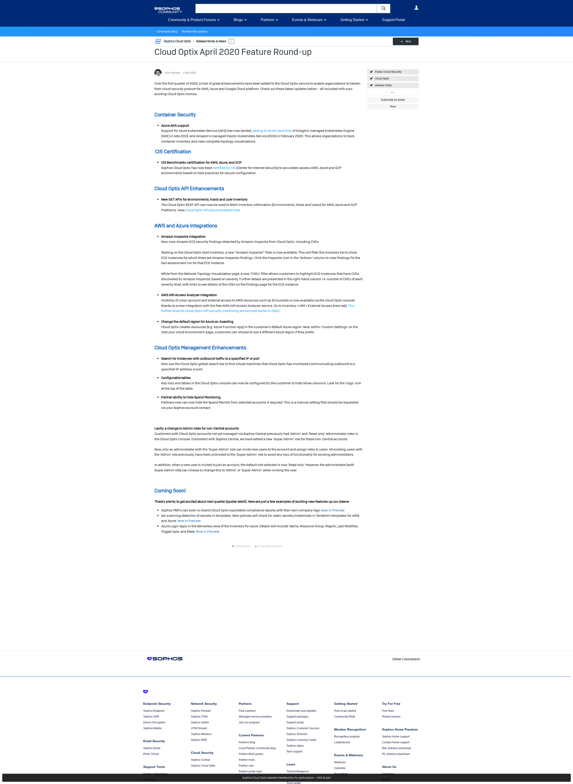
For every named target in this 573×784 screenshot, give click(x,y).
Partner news (247, 759)
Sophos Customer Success (302, 728)
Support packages (297, 716)
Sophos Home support (395, 736)
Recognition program (347, 736)
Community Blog (167, 31)
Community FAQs (344, 716)
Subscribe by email (393, 100)
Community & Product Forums (192, 20)
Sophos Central (200, 759)
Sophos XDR (151, 716)
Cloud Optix (382, 78)
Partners (267, 20)
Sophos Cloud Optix (203, 765)
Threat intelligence (297, 771)
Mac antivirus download (396, 748)
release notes (383, 85)
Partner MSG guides (251, 754)
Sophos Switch (200, 722)
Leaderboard (342, 742)
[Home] (174, 10)
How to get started (345, 710)
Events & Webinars (307, 20)
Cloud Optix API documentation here (213, 210)
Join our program (249, 722)
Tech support (294, 751)
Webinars (340, 762)
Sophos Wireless (201, 734)
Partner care (246, 765)
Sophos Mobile (152, 728)
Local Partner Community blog (257, 748)
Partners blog (247, 742)
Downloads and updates (301, 710)
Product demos (391, 716)
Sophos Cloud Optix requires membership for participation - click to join (286, 778)
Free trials (388, 710)
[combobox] (286, 8)
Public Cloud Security (388, 72)
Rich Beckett (172, 72)
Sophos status (295, 745)
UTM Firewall (199, 728)
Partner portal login (250, 771)
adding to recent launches (272, 130)
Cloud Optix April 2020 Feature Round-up (233, 51)
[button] (383, 8)
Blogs (238, 20)
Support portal (295, 722)
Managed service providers (255, 716)
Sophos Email (151, 748)
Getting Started (352, 20)
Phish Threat (151, 754)
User (416, 7)
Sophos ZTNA (199, 716)
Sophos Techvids (296, 734)
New (408, 41)
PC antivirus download (396, 754)
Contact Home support (395, 742)
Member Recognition (194, 31)
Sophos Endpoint (153, 710)
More (231, 41)
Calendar (340, 768)
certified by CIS (224, 168)
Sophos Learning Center (301, 739)
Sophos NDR (199, 739)
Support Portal (393, 20)
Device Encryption (154, 722)
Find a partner (247, 710)
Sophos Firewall (201, 710)
